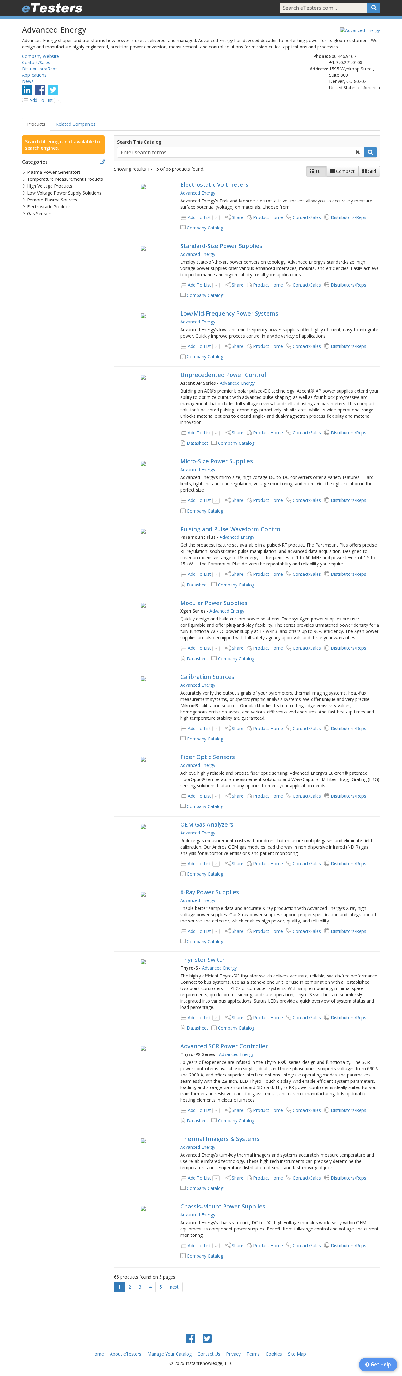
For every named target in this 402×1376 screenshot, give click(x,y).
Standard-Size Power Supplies (221, 246)
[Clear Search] (357, 152)
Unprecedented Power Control (223, 374)
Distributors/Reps (39, 69)
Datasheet (197, 443)
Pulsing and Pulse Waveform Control (231, 529)
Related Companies (75, 124)
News (28, 81)
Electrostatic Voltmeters (214, 184)
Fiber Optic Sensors (207, 757)
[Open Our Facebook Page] (40, 90)
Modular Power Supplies (213, 603)
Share (237, 217)
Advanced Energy (197, 193)
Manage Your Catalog (169, 1354)
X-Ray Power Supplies (209, 892)
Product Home (268, 217)
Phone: (320, 56)
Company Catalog (205, 228)
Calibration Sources (207, 676)
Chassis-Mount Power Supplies (222, 1206)
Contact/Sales (36, 62)
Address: (319, 69)
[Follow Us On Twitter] (53, 90)
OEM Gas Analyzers (206, 824)
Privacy (233, 1354)
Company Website (40, 56)
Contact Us (209, 1354)
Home (97, 1354)
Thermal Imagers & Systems (219, 1138)
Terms (253, 1354)
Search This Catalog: (140, 142)
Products (36, 124)
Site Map (297, 1354)
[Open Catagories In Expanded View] (102, 162)
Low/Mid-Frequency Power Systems (229, 313)
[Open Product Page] (143, 186)
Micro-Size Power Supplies (216, 461)
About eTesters (125, 1354)
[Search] (373, 8)
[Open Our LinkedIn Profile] (27, 90)
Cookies (274, 1354)
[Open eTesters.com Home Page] (52, 8)
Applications (34, 75)
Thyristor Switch (203, 959)
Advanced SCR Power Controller (224, 1046)
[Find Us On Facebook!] (190, 1338)
